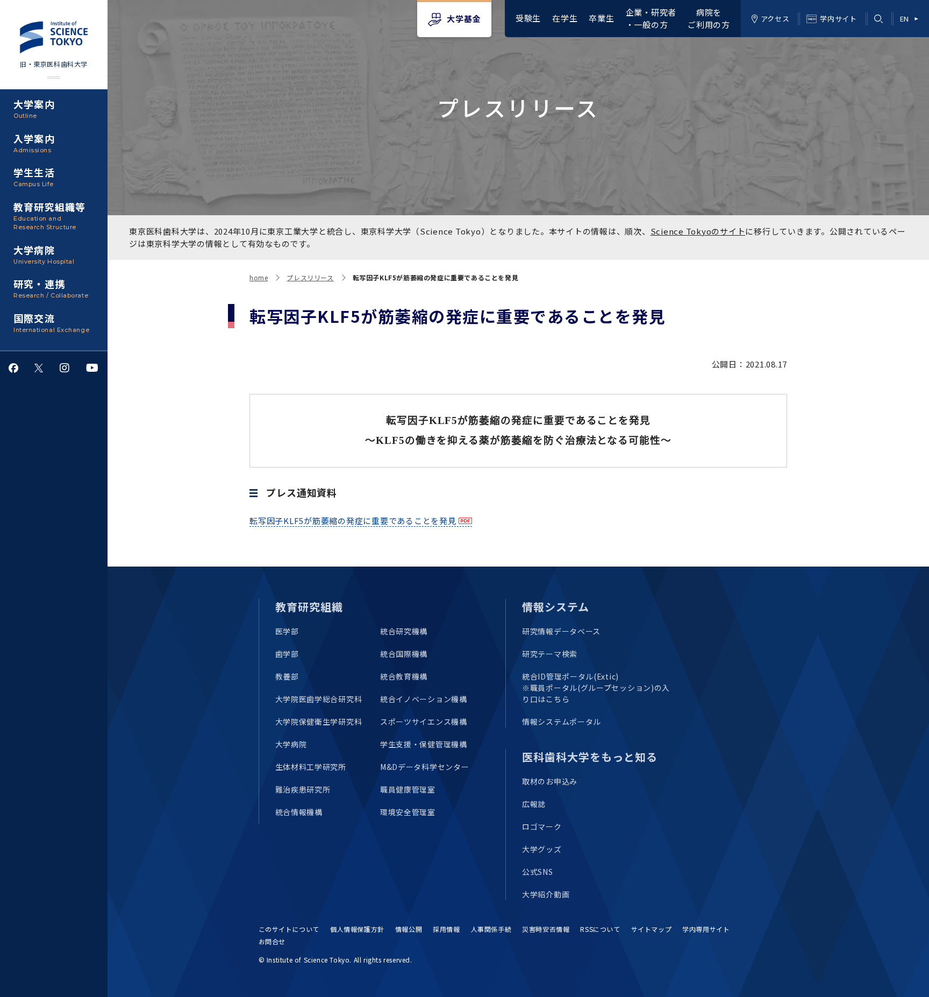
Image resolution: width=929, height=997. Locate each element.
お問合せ (272, 941)
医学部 (287, 631)
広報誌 (534, 803)
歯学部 (287, 653)
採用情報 (446, 929)
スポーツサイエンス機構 (423, 721)
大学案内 (34, 108)
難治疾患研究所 (303, 789)
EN (904, 18)
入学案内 (34, 142)
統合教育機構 (403, 676)
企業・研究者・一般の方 (651, 18)
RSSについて (600, 929)
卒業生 (601, 18)
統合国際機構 (403, 653)
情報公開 (408, 929)
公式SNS (537, 871)
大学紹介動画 (545, 894)
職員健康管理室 (407, 789)
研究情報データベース (561, 631)
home (258, 277)
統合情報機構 (299, 812)
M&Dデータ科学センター (424, 766)
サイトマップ (651, 929)
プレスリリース (310, 277)
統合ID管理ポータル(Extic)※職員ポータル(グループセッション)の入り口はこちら (596, 687)
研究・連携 (50, 288)
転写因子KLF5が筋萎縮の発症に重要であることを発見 (352, 520)
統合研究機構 (403, 631)
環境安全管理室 (407, 812)
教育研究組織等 (49, 215)
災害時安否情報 (545, 929)
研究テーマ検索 (549, 653)
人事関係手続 (491, 929)
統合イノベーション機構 (423, 699)
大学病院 (43, 254)
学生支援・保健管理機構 (423, 744)
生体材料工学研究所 (310, 766)
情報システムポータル (561, 721)
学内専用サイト (706, 929)
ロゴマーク (542, 826)
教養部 (287, 676)
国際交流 (51, 322)
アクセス (775, 18)
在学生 (564, 18)
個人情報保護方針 (357, 929)
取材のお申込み (549, 781)
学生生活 (34, 176)
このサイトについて (289, 929)
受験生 (528, 18)
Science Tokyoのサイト (698, 231)
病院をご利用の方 (709, 18)
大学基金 (464, 18)
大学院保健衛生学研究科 (318, 721)
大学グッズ (542, 849)
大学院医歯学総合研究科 (318, 699)
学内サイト (838, 18)
